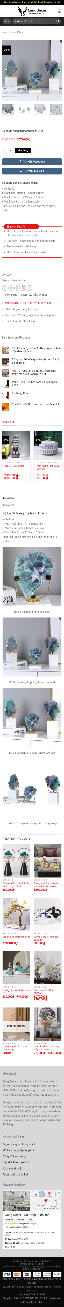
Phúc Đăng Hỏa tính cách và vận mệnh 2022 (34, 383)
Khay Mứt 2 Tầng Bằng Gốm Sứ (48, 467)
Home (4, 32)
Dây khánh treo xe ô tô (16, 1162)
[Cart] (59, 11)
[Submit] (58, 21)
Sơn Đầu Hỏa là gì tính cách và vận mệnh (36, 404)
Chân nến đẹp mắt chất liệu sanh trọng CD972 (16, 885)
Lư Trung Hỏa (20, 393)
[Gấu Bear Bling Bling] (16, 445)
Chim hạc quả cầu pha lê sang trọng (15, 1048)
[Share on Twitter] (11, 288)
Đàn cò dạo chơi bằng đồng (16, 936)
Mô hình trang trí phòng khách (20, 1150)
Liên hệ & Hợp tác (32, 1269)
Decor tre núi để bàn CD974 (44, 992)
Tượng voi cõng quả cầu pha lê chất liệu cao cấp (46, 885)
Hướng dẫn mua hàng (48, 1266)
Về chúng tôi (19, 1261)
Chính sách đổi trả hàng (31, 1264)
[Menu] (5, 11)
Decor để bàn (16, 32)
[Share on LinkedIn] (23, 288)
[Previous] (7, 71)
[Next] (57, 71)
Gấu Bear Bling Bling (14, 465)
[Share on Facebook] (5, 288)
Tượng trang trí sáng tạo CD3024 (46, 938)
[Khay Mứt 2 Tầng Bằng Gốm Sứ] (48, 445)
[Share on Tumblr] (29, 288)
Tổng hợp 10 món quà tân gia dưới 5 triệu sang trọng (36, 361)
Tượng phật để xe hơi (15, 1174)
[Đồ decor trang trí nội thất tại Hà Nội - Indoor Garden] (32, 11)
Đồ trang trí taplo (12, 1168)
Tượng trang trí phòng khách (19, 1144)
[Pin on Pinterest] (17, 288)
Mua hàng (23, 150)
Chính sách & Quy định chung (19, 1266)
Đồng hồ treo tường (14, 1156)
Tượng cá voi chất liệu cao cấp (16, 992)
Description (8, 498)
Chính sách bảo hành (39, 1261)
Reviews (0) (9, 505)
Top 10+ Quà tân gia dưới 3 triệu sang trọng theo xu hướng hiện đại (34, 372)
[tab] (32, 498)
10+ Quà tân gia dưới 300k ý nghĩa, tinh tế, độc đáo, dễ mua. (36, 350)
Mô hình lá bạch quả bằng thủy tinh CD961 (46, 1048)
